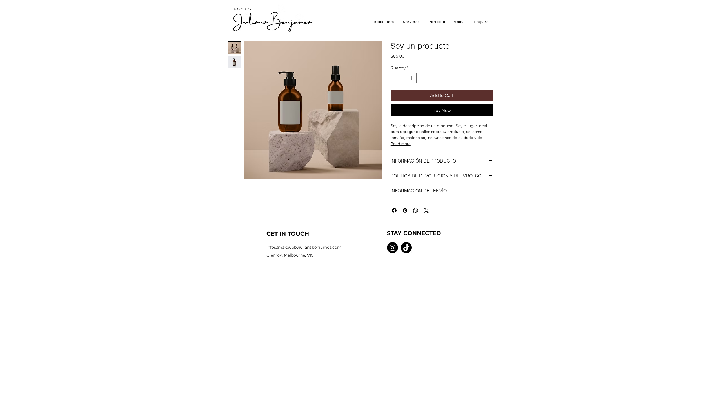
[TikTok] (406, 247)
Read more (401, 143)
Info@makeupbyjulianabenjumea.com (303, 247)
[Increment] (412, 78)
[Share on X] (426, 210)
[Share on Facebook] (394, 210)
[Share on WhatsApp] (415, 210)
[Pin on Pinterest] (405, 210)
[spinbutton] (404, 78)
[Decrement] (395, 78)
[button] (411, 22)
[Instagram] (392, 247)
